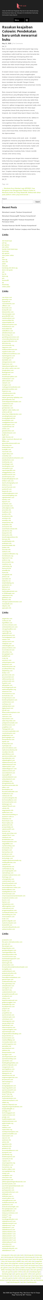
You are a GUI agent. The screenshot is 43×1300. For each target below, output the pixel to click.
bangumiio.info (7, 533)
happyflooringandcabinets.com (12, 1106)
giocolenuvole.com (8, 675)
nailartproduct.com (8, 706)
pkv (3, 257)
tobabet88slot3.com (8, 1211)
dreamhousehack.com (9, 883)
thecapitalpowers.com (9, 1209)
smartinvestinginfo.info (9, 798)
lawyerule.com (7, 491)
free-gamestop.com (8, 983)
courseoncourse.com (9, 956)
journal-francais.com (9, 487)
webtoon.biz (6, 1050)
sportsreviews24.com (9, 1090)
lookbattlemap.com (8, 1004)
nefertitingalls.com (8, 645)
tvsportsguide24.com (9, 1088)
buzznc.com (6, 900)
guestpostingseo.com (9, 950)
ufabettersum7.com (8, 1225)
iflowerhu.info (6, 599)
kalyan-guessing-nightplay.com (12, 397)
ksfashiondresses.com (9, 1121)
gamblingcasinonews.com (10, 337)
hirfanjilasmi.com (7, 1165)
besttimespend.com (8, 1156)
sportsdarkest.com (8, 1048)
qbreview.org (6, 343)
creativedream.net (8, 426)
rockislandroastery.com (9, 912)
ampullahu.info (7, 524)
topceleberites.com (8, 758)
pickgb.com (6, 1117)
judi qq (4, 243)
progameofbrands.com (9, 341)
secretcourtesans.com (9, 625)
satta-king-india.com (8, 720)
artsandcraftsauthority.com (11, 927)
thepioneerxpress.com (9, 324)
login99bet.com (7, 623)
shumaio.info (6, 549)
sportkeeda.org (7, 1154)
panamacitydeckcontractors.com (12, 458)
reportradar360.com (8, 470)
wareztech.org (6, 990)
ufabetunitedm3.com (9, 1231)
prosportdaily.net (7, 827)
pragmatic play (30, 1263)
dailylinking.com (7, 670)
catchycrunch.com (8, 641)
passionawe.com (7, 1179)
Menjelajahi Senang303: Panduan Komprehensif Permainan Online (18, 221)
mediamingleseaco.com (10, 493)
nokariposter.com (7, 395)
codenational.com (8, 908)
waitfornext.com (7, 812)
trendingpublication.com (10, 1219)
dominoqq (5, 251)
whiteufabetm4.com (8, 779)
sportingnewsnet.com (9, 1056)
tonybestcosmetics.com (10, 898)
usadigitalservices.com (9, 422)
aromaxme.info (7, 526)
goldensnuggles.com (9, 1002)
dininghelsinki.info (8, 783)
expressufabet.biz (8, 320)
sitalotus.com (6, 1127)
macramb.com (7, 451)
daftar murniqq (37, 1267)
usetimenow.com (7, 403)
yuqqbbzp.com (7, 727)
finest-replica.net (7, 823)
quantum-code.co (8, 816)
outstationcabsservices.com (11, 875)
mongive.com (6, 385)
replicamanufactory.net (9, 750)
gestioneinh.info (7, 825)
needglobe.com (7, 1175)
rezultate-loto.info (8, 752)
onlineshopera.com (8, 662)
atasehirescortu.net (8, 1075)
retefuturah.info (7, 796)
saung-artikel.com (8, 1023)
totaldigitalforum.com (9, 891)
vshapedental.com (8, 866)
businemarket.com (8, 1038)
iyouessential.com (8, 677)
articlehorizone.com (8, 725)
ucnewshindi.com (7, 975)
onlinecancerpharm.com (10, 1100)
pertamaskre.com (8, 965)
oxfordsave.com (7, 1019)
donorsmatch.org (7, 562)
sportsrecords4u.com (9, 756)
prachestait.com (7, 506)
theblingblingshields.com (10, 1063)
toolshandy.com (7, 462)
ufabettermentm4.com (9, 1223)
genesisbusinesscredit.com (11, 443)
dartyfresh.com (7, 664)
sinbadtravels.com (8, 986)
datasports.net (7, 1073)
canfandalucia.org (8, 868)
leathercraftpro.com (8, 1169)
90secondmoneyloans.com (11, 712)
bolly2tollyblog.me (8, 583)
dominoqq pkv (29, 1255)
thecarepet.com (7, 946)
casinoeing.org (7, 566)
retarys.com (6, 998)
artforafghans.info (8, 508)
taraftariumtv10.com (8, 474)
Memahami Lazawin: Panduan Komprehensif (17, 212)
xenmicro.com (6, 660)
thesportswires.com (8, 1052)
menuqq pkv (5, 1255)
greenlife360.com (8, 316)
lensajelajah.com (7, 654)
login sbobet (36, 1278)
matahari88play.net (8, 1040)
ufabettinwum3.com (8, 1229)
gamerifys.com (7, 299)
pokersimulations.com (9, 748)
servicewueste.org (8, 345)
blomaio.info (6, 539)
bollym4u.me (6, 581)
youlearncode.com (8, 681)
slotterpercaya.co (7, 1196)
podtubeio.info (6, 543)
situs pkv (5, 266)
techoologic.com (7, 858)
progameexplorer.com (9, 910)
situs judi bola (24, 1280)
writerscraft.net (7, 412)
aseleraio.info (6, 1140)
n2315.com (5, 428)
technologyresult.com (9, 687)
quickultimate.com (8, 1188)
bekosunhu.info (7, 535)
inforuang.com (7, 445)
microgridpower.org (8, 1171)
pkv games (5, 245)
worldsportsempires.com (10, 1131)
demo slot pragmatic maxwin (14, 1263)
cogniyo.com (6, 1161)
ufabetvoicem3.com (8, 771)
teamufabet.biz (7, 328)
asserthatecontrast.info (9, 529)
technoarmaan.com (8, 893)
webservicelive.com (8, 929)
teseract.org (6, 831)
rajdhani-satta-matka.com (10, 410)
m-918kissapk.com (8, 593)
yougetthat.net (7, 1013)
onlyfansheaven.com (9, 433)
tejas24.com (6, 501)
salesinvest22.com (8, 829)
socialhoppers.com (8, 424)
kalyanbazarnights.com (9, 366)
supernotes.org (7, 1129)
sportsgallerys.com (8, 1069)
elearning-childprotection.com (12, 414)
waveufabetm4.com (8, 773)
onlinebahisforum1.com (10, 627)
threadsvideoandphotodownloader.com (15, 967)
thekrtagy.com (6, 877)
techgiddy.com (7, 969)
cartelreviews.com (8, 702)
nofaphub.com (7, 643)
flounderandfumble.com (10, 791)
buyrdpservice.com (8, 1006)
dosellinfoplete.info (8, 541)
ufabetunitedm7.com (9, 1234)
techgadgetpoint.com (9, 1086)
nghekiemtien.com (8, 497)
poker (4, 264)
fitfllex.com (5, 441)
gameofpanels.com (8, 399)
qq (3, 282)
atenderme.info (7, 531)
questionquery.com (8, 476)
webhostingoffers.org (9, 689)
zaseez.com (6, 639)
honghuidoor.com (8, 370)
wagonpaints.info (7, 810)
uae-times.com (7, 297)
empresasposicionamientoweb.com (13, 896)
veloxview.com (7, 1244)
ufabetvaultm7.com (8, 766)
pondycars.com (7, 854)
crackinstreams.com (8, 733)
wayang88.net (6, 775)
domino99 (5, 280)
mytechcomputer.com (9, 923)
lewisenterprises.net (8, 666)
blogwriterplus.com (8, 948)
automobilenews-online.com (11, 887)
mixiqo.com (6, 1173)
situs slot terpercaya (25, 1259)
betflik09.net (6, 656)
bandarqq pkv (31, 1282)
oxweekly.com (6, 456)
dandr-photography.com (10, 483)
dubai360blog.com (8, 1092)
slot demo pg (13, 268)
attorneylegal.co (7, 1081)
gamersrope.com (7, 979)
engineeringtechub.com (10, 1077)
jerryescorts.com (7, 1079)
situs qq (4, 259)
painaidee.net (6, 1046)
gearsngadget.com (8, 737)
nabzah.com (6, 383)
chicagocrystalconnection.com (12, 601)
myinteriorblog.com (8, 846)
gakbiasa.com (6, 597)
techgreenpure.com (8, 698)
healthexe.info (6, 512)
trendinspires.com (8, 466)
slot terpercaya (7, 241)
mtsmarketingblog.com (9, 495)
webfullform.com (7, 331)
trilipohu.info (6, 606)
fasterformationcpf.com (9, 1000)
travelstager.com (7, 464)
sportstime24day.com (9, 1058)
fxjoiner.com (6, 902)
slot (7, 184)
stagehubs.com (7, 618)
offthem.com (6, 306)
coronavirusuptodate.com (10, 731)
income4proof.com (8, 650)
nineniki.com (6, 374)
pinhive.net (5, 576)
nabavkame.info (7, 595)
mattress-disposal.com (9, 1104)
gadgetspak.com (7, 735)
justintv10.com (7, 489)
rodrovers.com (7, 716)
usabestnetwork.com (9, 992)
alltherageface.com (8, 906)
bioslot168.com (7, 925)
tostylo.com (6, 1011)
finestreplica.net (7, 789)
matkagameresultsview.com (11, 387)
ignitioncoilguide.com (9, 921)
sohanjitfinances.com (9, 1200)
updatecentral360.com (9, 1134)
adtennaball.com (7, 381)
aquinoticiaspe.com (8, 1031)
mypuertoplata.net (8, 322)
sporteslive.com (7, 1061)
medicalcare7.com (8, 378)
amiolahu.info (6, 520)
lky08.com (5, 435)
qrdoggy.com (6, 1111)
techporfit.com (6, 310)
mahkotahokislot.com (9, 1098)
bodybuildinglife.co (8, 1108)
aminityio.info (6, 518)
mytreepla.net (6, 746)
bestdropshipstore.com (9, 700)
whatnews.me (6, 818)
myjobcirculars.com (8, 351)
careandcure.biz (7, 1159)
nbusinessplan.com (8, 314)
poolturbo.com (7, 504)
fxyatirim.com (6, 683)
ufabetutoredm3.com (9, 1238)
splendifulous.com (8, 754)
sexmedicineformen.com (10, 1192)
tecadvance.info (7, 516)
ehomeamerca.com (8, 693)
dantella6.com (6, 360)
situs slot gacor (38, 1259)
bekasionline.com (8, 312)
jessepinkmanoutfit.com (10, 994)
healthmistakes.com (8, 1119)
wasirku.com (6, 499)
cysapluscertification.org (10, 554)
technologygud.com (8, 1113)
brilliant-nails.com (8, 481)
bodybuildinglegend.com (10, 479)
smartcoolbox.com (8, 1198)
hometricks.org (7, 1167)
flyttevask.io (6, 587)
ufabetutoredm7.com (9, 1240)
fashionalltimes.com (8, 889)
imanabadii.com (7, 604)
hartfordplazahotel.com (9, 591)
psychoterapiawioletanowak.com (12, 1186)
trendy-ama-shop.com (9, 833)
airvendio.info (6, 510)
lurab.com (5, 919)
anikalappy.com (7, 781)
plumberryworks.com (9, 1184)
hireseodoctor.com (8, 739)
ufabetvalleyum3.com (9, 1242)
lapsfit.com (5, 741)
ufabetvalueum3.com (9, 764)
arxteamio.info (6, 1146)
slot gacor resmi (18, 1265)
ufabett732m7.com (8, 835)
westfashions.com (8, 460)
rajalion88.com (7, 633)
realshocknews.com (8, 1115)
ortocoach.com (7, 1177)
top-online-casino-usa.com (11, 368)
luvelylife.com (6, 449)
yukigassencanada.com (10, 723)
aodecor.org (6, 560)
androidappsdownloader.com (11, 401)
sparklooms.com (7, 1204)
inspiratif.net (6, 301)
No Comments (18, 43)
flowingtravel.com (8, 372)
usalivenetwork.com (8, 971)
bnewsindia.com (7, 848)
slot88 (18, 1261)
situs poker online (8, 255)
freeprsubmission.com (9, 841)
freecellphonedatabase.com (11, 977)
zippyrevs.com (7, 347)
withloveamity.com (8, 679)
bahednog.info (7, 961)
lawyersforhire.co (7, 1036)
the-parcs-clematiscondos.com (12, 942)
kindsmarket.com (7, 447)
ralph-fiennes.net (7, 437)
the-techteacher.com (9, 885)
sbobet (2, 1280)
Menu (17, 20)
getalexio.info (6, 1148)
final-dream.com (7, 821)
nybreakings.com (7, 873)
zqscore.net (6, 1138)
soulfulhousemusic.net (9, 1202)
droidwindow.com (7, 839)
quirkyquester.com (8, 1190)
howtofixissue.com (8, 326)
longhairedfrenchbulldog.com (11, 1033)
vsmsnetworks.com (8, 303)
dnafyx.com (6, 673)
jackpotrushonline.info (9, 973)
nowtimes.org (6, 564)
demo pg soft (13, 1259)
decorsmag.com (7, 335)
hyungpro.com (7, 1054)
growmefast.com (7, 1096)
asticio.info (5, 1142)
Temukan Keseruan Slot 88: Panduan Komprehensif (19, 225)
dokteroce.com (7, 485)
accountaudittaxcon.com (10, 1150)
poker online (18, 1272)
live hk (4, 274)
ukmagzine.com (7, 988)
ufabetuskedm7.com (9, 1236)
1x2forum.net (6, 620)
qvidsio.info (5, 547)
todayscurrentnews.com (10, 1213)
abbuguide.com (7, 685)
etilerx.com (5, 787)
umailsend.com (7, 996)
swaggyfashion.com (8, 472)
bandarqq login (24, 1270)
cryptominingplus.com (9, 1029)
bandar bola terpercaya (10, 249)
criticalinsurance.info (9, 393)
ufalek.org (5, 1102)
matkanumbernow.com (9, 349)
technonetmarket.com (9, 802)
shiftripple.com (7, 1194)
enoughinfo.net (7, 574)
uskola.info (5, 808)
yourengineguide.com (9, 871)
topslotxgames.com (8, 356)
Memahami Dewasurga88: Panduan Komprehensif (18, 216)
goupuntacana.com (8, 635)
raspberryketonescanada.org (11, 860)
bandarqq (5, 268)
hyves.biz (5, 572)
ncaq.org (5, 658)
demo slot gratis (7, 270)
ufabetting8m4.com (8, 760)
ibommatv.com (7, 308)
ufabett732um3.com (8, 806)
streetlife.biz (6, 570)
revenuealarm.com (8, 916)
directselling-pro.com (9, 914)
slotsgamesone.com (8, 362)
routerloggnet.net (7, 358)
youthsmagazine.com (9, 1044)
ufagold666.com (7, 843)
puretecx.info (6, 514)
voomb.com (6, 1083)
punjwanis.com (7, 940)
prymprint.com (7, 1152)
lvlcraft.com (6, 710)
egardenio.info (7, 1144)
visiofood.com (6, 837)
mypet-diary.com (7, 453)
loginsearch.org (7, 558)
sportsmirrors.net (7, 1071)
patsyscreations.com (9, 648)
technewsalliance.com (9, 800)
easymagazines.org (8, 1163)
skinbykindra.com (8, 904)
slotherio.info (6, 551)
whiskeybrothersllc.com (9, 1248)
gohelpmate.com (7, 408)
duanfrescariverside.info (10, 785)
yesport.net (5, 1008)
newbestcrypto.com (8, 1017)
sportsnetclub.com (8, 1015)
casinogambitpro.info (9, 952)
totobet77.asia (6, 1215)
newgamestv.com (8, 1067)
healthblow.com (7, 406)
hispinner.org (6, 391)
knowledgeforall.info (8, 418)
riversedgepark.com (8, 637)
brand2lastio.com (7, 420)
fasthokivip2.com (7, 1025)
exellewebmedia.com (9, 981)
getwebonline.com (8, 431)
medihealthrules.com (9, 862)
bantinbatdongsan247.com (11, 958)
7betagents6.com (8, 729)
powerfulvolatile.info (8, 545)
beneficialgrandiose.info (10, 537)
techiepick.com (7, 850)
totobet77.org (6, 1217)
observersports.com (8, 1027)
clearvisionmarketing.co (10, 814)
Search (4, 199)
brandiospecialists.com (9, 376)
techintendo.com (7, 695)
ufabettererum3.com (9, 1221)
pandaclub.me (6, 585)
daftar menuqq (26, 1267)
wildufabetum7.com (8, 1250)
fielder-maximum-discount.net (12, 439)
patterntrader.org (7, 1123)
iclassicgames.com (8, 1021)
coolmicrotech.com (8, 881)
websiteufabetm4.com (9, 777)
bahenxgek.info (7, 963)
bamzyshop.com (7, 852)
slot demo (8, 1265)
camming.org (6, 631)
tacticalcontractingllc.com (10, 1206)
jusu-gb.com (6, 944)
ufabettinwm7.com (8, 1227)
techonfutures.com (8, 856)
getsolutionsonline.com (9, 389)
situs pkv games (14, 1267)
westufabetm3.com (8, 1246)
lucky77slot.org (7, 1094)
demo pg (5, 276)
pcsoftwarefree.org (8, 668)
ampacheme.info (7, 522)
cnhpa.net (5, 1125)
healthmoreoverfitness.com (11, 353)
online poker (6, 286)
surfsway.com (6, 704)
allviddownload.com (8, 333)
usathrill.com (6, 864)
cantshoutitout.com (8, 318)
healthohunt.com (7, 793)
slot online (5, 247)
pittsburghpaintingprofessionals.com (14, 1181)
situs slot (5, 261)
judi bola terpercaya (12, 1280)
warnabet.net (6, 579)
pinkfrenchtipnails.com (9, 1065)
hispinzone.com (7, 364)
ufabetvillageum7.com (9, 768)
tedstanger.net (7, 804)
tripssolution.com (7, 718)
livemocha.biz (6, 568)
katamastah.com (7, 1136)
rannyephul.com (7, 468)
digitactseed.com (7, 708)
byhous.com (6, 589)
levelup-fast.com (7, 743)
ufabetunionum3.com (9, 762)
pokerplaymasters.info (9, 954)
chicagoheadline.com (9, 629)
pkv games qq (17, 1274)
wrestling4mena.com (9, 416)
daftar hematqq (6, 1270)
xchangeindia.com (8, 879)
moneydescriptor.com (9, 1042)
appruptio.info (6, 608)
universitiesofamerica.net (10, 339)
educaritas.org (7, 652)
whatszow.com (7, 691)
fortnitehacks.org (7, 556)
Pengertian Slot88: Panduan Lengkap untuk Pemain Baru (21, 229)
